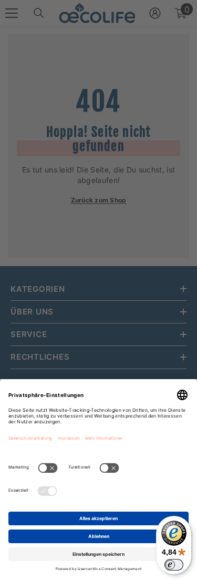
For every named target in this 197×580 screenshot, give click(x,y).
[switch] (173, 565)
